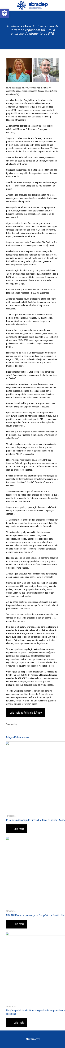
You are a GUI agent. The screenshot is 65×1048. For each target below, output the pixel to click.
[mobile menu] (60, 5)
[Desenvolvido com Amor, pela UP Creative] (33, 1039)
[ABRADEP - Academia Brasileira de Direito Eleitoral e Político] (32, 5)
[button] (4, 13)
